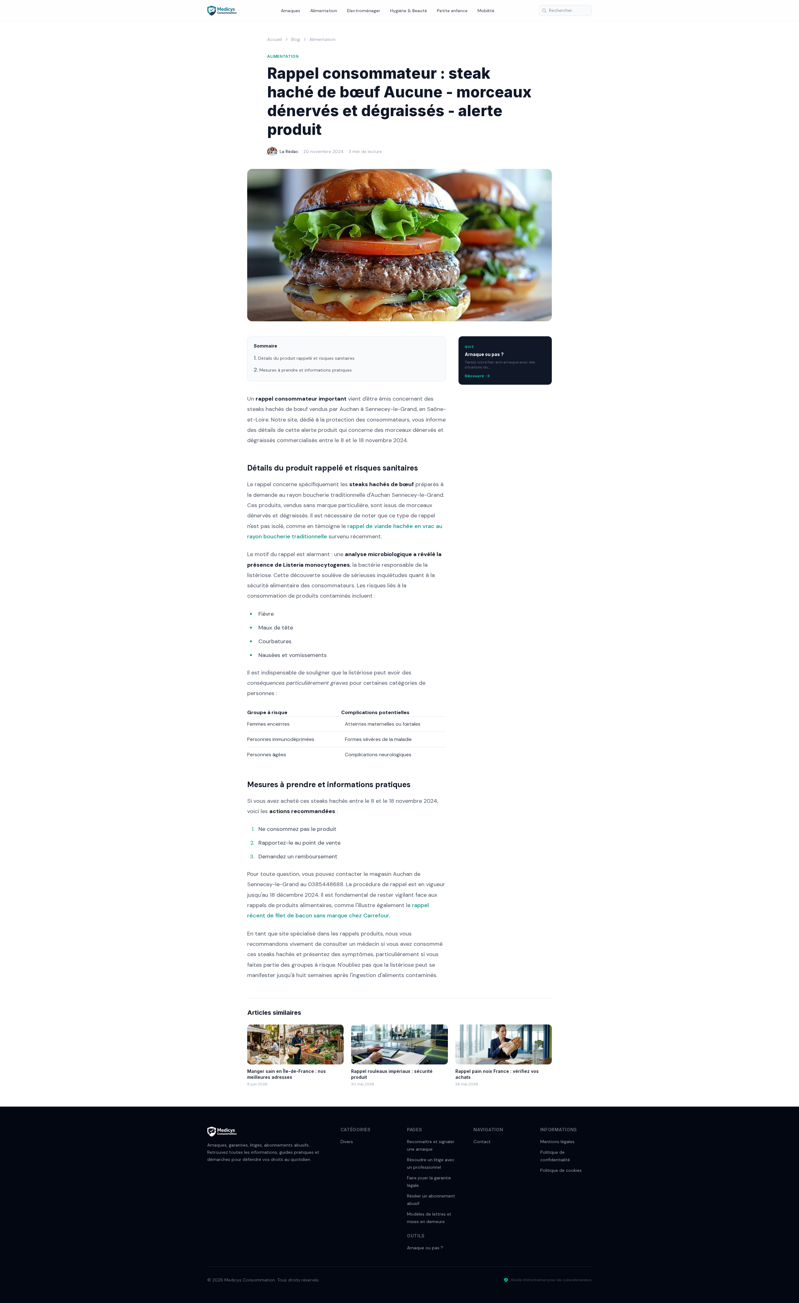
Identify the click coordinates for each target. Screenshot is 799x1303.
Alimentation (323, 10)
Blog (295, 39)
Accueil (274, 39)
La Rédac (289, 151)
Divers (347, 1141)
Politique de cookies (561, 1170)
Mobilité (486, 10)
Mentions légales (557, 1141)
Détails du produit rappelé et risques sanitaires (306, 358)
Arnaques (290, 10)
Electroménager (363, 10)
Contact (482, 1141)
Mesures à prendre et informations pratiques (305, 370)
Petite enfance (452, 10)
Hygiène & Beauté (408, 10)
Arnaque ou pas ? (425, 1248)
